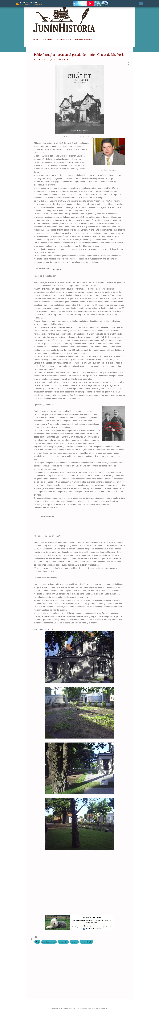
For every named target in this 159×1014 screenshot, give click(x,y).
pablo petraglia (86, 942)
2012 (37, 942)
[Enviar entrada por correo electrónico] (35, 937)
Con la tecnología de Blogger (80, 1004)
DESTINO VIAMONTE (63, 39)
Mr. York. (74, 942)
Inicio (35, 39)
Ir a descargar (57, 269)
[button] (127, 63)
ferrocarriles (63, 942)
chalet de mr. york (49, 942)
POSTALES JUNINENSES (84, 39)
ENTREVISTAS (47, 39)
